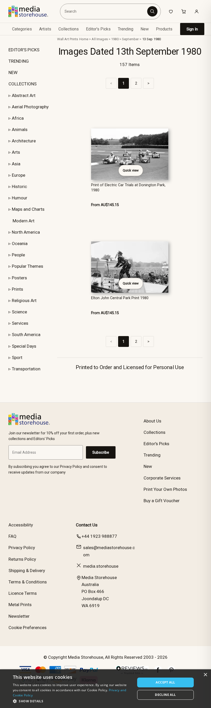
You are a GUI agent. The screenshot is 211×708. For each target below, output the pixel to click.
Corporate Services (162, 478)
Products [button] (164, 29)
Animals (20, 129)
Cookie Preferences (27, 627)
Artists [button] (45, 29)
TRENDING (18, 61)
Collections (68, 29)
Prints (17, 289)
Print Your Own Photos (165, 489)
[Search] (152, 11)
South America (26, 334)
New (144, 29)
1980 (115, 39)
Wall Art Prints (67, 39)
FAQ (12, 536)
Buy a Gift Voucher (162, 500)
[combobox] (104, 11)
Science (19, 311)
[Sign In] (197, 11)
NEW (12, 72)
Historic (19, 186)
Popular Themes (27, 266)
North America (26, 232)
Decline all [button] (165, 695)
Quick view (131, 170)
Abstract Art (24, 95)
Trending (125, 29)
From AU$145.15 (105, 205)
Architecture (24, 140)
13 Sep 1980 (151, 39)
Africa (18, 118)
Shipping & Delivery (26, 570)
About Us (152, 421)
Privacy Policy (21, 547)
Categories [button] (22, 29)
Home (84, 39)
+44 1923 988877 (99, 536)
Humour (19, 197)
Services (20, 323)
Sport (17, 357)
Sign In (192, 29)
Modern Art (23, 220)
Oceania (20, 243)
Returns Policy (22, 559)
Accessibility (20, 524)
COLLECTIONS (22, 83)
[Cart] (184, 11)
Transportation (26, 368)
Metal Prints (20, 604)
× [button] (205, 675)
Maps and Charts (28, 209)
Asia (16, 163)
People (18, 254)
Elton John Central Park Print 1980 (119, 298)
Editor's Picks (98, 29)
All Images (100, 39)
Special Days (24, 346)
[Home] (32, 11)
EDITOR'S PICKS (23, 49)
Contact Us (87, 524)
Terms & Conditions (27, 581)
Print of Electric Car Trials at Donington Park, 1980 (128, 187)
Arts (16, 152)
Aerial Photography (30, 106)
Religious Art (24, 300)
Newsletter (19, 616)
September (130, 39)
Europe (18, 175)
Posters (19, 277)
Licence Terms (22, 593)
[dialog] (105, 688)
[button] (72, 701)
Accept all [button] (165, 682)
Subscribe (100, 452)
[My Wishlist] (171, 11)
